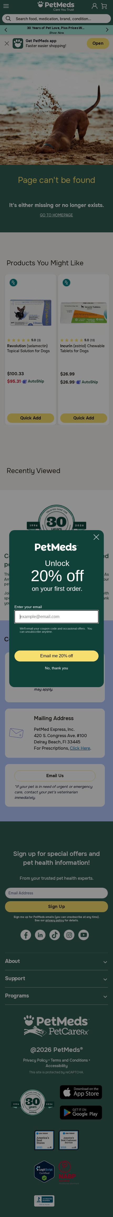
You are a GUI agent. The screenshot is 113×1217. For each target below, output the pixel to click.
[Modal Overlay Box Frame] (56, 608)
